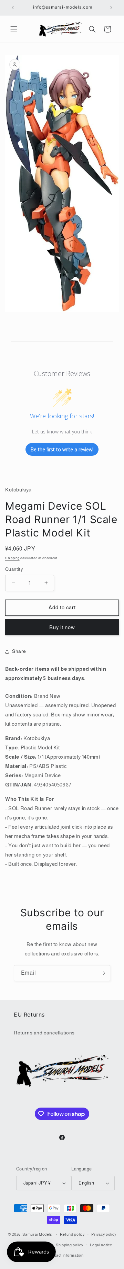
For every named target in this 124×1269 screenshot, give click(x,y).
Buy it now (62, 627)
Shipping (12, 558)
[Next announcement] (111, 7)
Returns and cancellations (44, 1032)
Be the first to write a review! (62, 449)
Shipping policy (69, 1245)
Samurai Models (37, 1234)
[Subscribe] (102, 973)
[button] (13, 29)
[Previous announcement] (12, 7)
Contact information (65, 1255)
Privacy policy (103, 1234)
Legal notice (101, 1245)
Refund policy (72, 1234)
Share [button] (19, 651)
